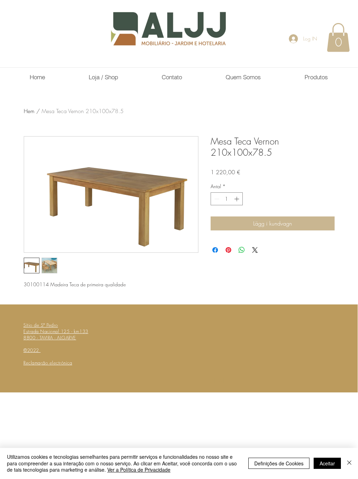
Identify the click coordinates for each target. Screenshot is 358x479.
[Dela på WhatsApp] (242, 250)
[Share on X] (255, 250)
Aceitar (327, 463)
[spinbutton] (226, 199)
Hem (29, 111)
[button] (338, 37)
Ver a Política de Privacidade (138, 469)
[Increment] (237, 199)
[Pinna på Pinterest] (228, 250)
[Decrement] (216, 199)
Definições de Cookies (279, 463)
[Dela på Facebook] (215, 250)
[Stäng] (349, 463)
